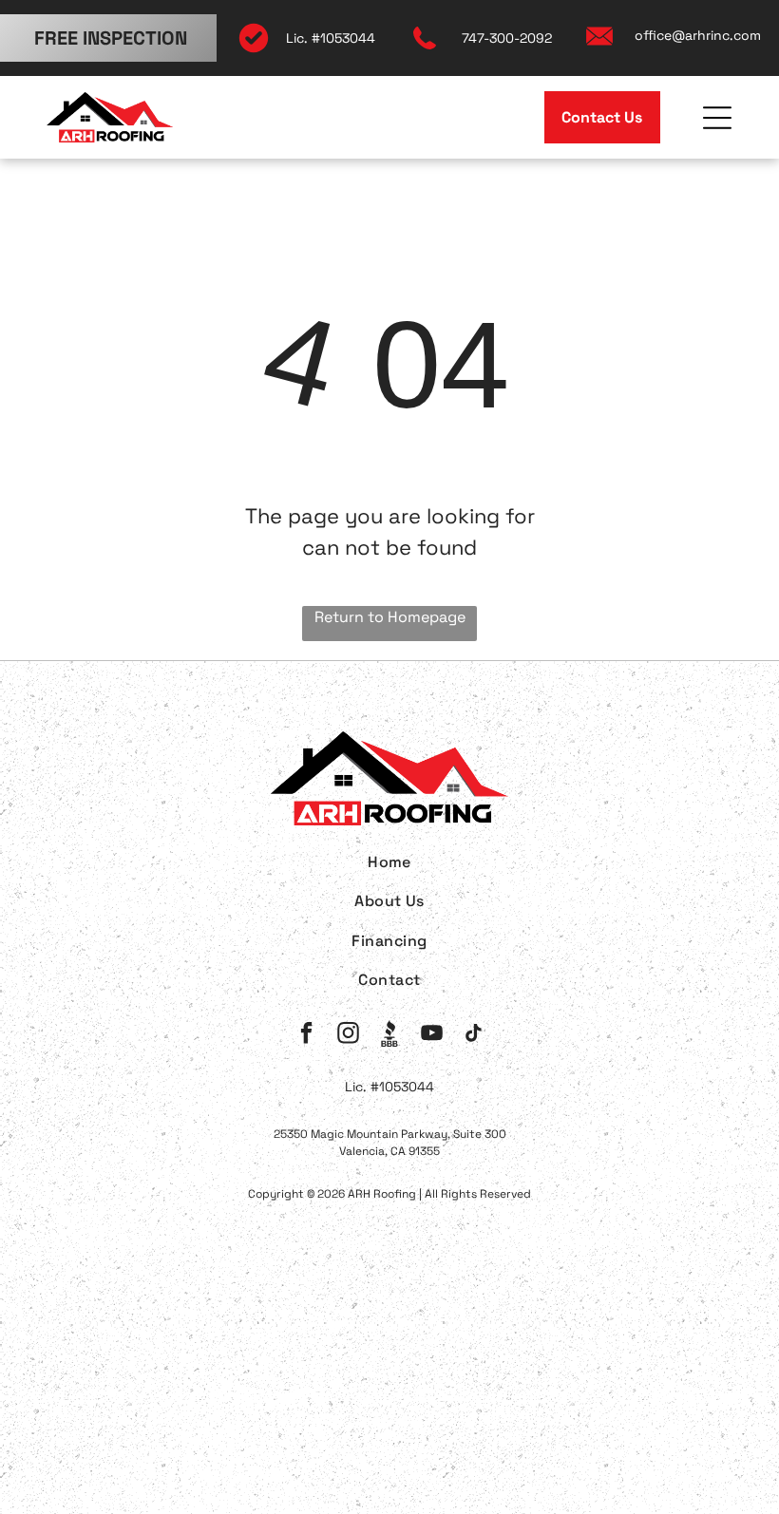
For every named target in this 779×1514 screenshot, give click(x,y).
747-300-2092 (507, 38)
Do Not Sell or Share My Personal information (429, 1394)
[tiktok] (473, 1035)
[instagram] (348, 1035)
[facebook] (306, 1035)
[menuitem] (390, 861)
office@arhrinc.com (698, 35)
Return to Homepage (390, 617)
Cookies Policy (201, 1394)
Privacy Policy (84, 1394)
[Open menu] (717, 118)
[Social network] (390, 1035)
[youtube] (431, 1035)
